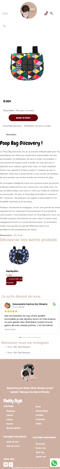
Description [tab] (11, 134)
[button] (53, 14)
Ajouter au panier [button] (14, 281)
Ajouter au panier (23, 117)
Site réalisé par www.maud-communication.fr (30, 468)
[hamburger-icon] (5, 14)
